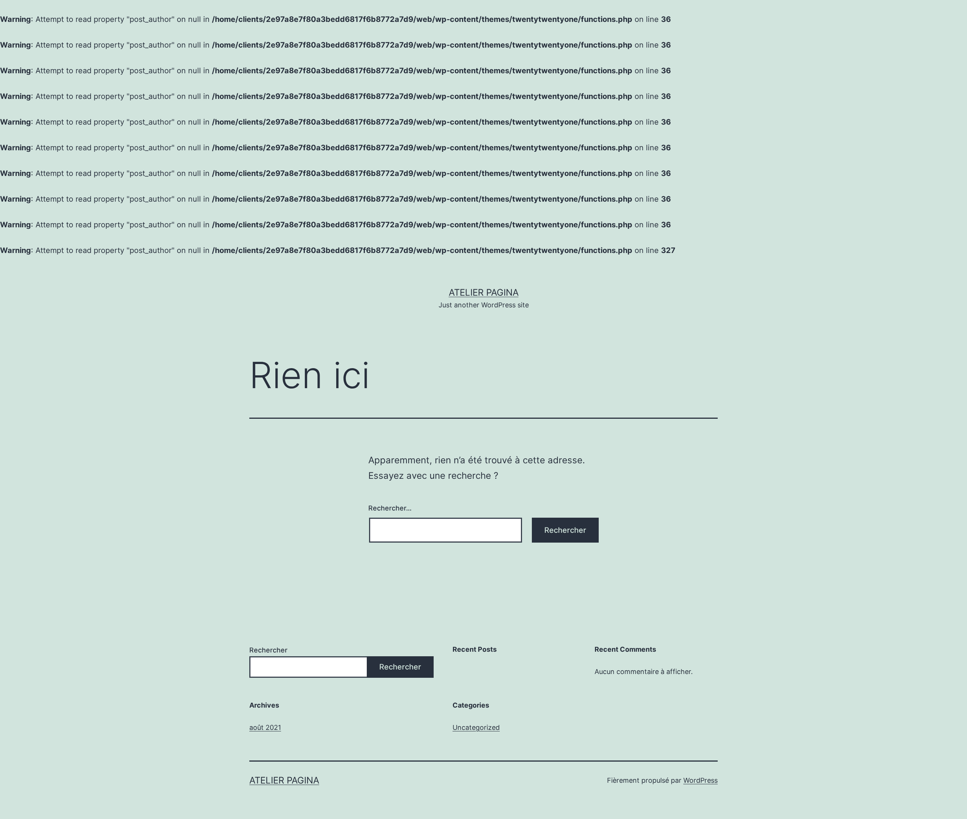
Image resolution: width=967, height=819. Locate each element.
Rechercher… (390, 508)
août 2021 (265, 727)
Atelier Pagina (484, 292)
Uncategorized (476, 727)
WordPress (700, 780)
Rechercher (268, 650)
